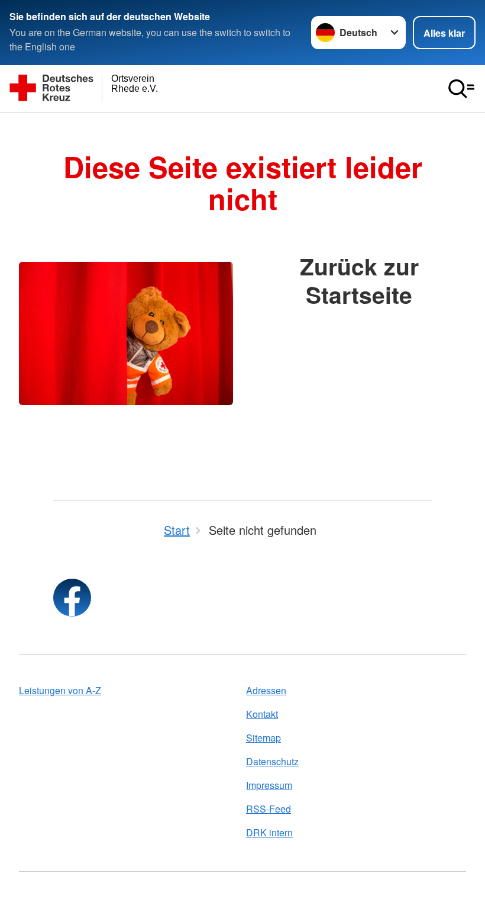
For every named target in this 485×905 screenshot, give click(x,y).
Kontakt (262, 714)
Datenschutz (272, 761)
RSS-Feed (268, 809)
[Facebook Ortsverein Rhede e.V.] (72, 598)
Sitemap (263, 737)
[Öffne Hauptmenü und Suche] (461, 89)
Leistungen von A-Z (60, 690)
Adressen (266, 690)
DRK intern (269, 832)
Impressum (269, 785)
